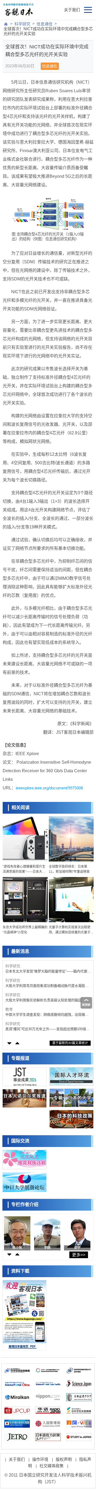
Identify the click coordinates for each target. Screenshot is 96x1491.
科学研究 (22, 24)
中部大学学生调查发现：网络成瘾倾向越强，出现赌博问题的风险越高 (47, 1015)
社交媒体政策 (51, 1465)
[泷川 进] (47, 1232)
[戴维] (77, 1232)
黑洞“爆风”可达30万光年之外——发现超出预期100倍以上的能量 (47, 1029)
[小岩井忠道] (17, 1232)
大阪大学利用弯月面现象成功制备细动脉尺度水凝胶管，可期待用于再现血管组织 (45, 986)
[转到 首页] (5, 24)
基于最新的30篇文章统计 (70, 1043)
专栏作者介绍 (24, 1204)
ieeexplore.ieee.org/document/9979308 (49, 788)
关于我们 (72, 9)
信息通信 (45, 24)
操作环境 (40, 1459)
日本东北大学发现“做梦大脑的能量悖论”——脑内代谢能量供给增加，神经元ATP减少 (48, 971)
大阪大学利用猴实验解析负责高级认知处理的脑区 (43, 1000)
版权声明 (64, 1459)
